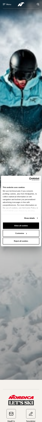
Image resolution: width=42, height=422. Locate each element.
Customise (19, 233)
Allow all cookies (21, 226)
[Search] (38, 4)
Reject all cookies (21, 241)
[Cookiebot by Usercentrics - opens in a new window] (29, 179)
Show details (29, 218)
